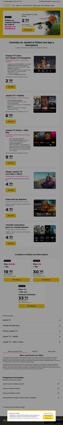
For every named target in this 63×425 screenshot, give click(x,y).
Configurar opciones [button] (48, 413)
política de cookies (35, 418)
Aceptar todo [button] (48, 418)
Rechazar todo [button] (48, 415)
